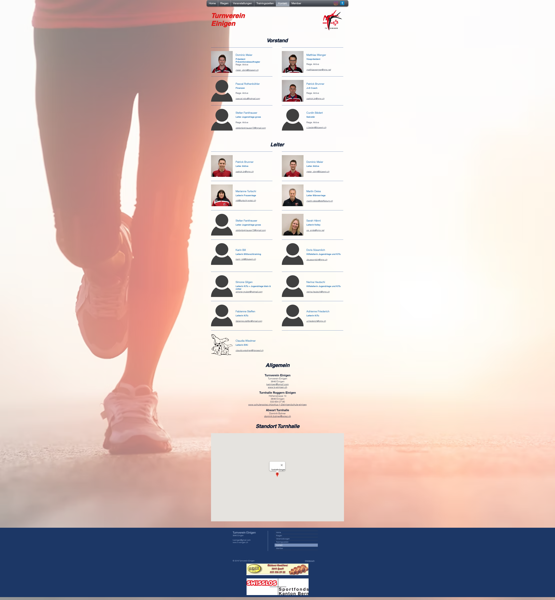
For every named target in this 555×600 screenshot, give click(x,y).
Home (278, 532)
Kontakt (279, 545)
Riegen (279, 535)
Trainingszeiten (282, 542)
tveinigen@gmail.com (277, 384)
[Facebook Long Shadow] (342, 3)
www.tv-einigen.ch (240, 542)
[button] (224, 3)
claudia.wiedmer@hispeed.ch (249, 350)
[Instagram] (336, 3)
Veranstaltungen (283, 539)
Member (279, 548)
